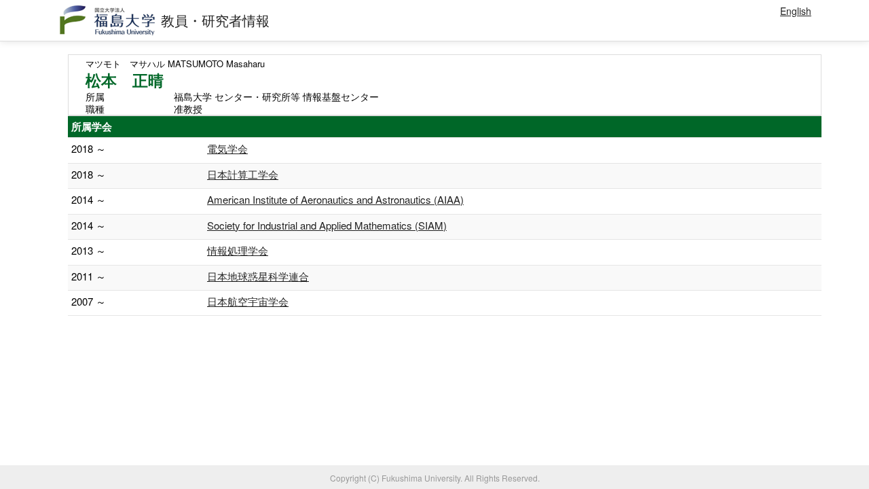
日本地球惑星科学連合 (258, 276)
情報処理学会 (237, 250)
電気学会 (227, 148)
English (795, 11)
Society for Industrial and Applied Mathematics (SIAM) (327, 225)
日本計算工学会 (242, 174)
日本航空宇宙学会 (248, 301)
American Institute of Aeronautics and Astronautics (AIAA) (335, 199)
